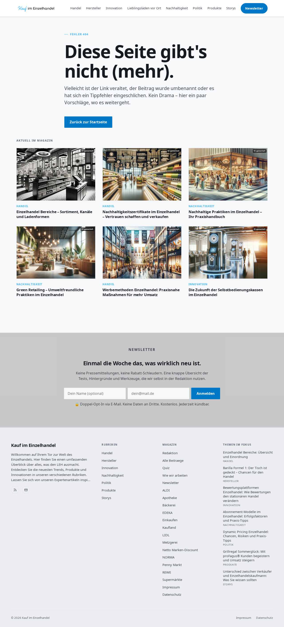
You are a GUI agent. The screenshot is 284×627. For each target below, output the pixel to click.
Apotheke (169, 497)
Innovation (114, 8)
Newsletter (254, 8)
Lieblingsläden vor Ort (144, 8)
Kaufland (169, 527)
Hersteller (93, 8)
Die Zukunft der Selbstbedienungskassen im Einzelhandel (226, 292)
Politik (197, 8)
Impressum (171, 587)
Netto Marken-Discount (180, 550)
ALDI (166, 490)
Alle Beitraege (172, 460)
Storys (231, 8)
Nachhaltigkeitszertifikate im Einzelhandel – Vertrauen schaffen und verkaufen (141, 214)
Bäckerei (169, 505)
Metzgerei (170, 542)
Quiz (166, 468)
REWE (166, 572)
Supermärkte (172, 579)
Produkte (214, 8)
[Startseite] (36, 8)
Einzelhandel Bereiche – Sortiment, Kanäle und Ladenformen (54, 214)
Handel (75, 8)
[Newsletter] (26, 490)
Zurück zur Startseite (88, 122)
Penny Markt (172, 564)
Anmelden (206, 393)
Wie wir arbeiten (174, 475)
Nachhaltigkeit (177, 8)
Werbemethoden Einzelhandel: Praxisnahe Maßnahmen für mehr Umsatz (141, 292)
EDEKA (167, 512)
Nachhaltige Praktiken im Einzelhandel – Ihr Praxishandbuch (225, 214)
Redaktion (170, 453)
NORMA (168, 557)
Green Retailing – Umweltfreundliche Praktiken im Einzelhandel (50, 292)
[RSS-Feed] (15, 490)
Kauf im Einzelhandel (33, 445)
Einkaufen (170, 520)
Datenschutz (171, 594)
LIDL (166, 535)
